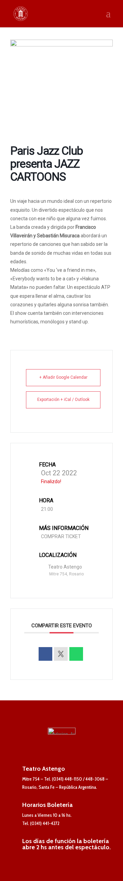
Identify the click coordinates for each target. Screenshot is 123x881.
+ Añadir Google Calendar (63, 377)
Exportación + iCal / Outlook (63, 399)
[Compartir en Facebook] (45, 654)
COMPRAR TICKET (61, 536)
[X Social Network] (61, 654)
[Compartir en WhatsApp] (76, 654)
